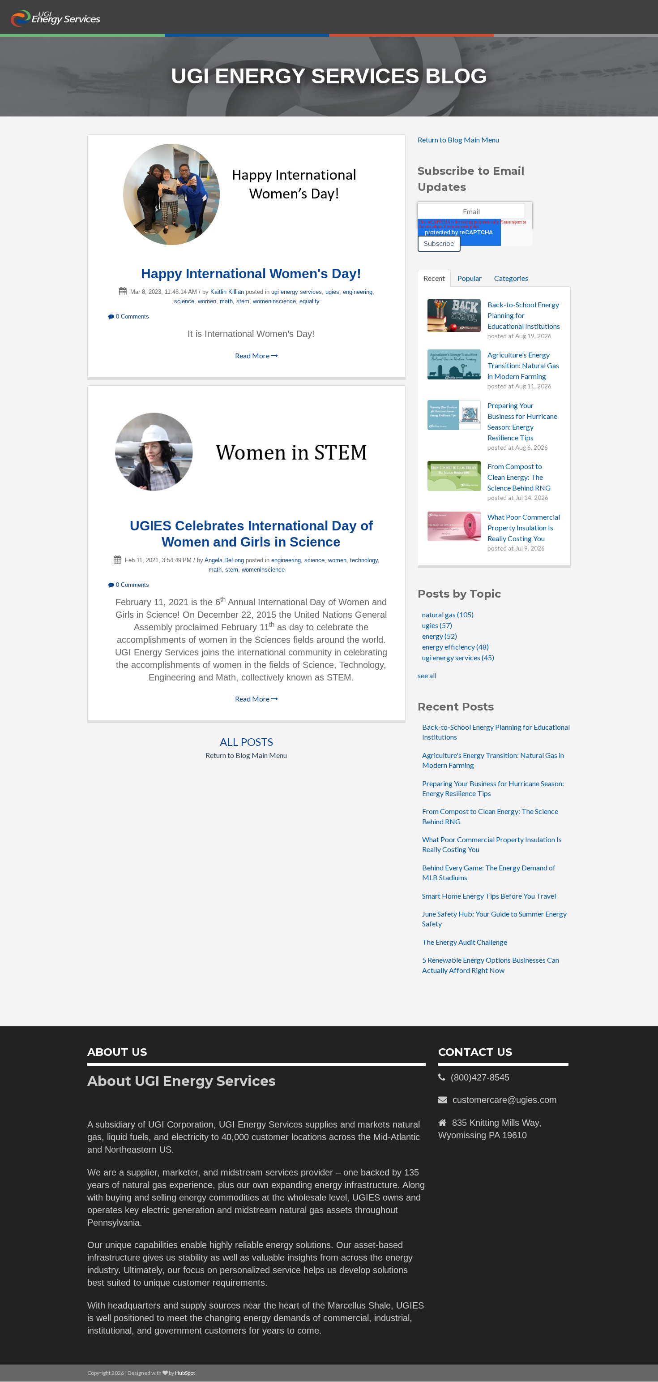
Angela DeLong (224, 560)
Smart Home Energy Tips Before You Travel (489, 895)
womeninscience (274, 301)
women (207, 301)
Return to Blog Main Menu (246, 755)
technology (364, 560)
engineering (357, 291)
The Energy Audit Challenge (464, 942)
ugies (332, 291)
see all (427, 675)
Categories (511, 278)
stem (242, 301)
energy (439, 636)
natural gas (448, 614)
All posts (246, 741)
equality (309, 301)
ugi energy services (296, 291)
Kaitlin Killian (227, 291)
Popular (469, 278)
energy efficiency (455, 646)
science (184, 301)
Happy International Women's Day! (251, 273)
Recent (434, 278)
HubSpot (185, 1372)
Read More (253, 355)
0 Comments (131, 316)
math (226, 301)
